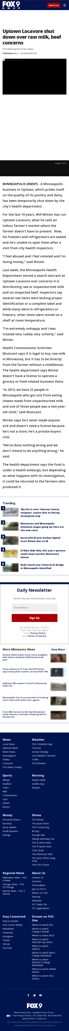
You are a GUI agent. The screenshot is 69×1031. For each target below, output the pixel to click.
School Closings (40, 751)
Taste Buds (38, 850)
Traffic (35, 759)
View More (58, 649)
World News (9, 751)
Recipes (36, 787)
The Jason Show (40, 823)
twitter (34, 995)
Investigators (9, 755)
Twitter (6, 940)
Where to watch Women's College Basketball (41, 962)
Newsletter (8, 928)
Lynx (5, 799)
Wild (5, 791)
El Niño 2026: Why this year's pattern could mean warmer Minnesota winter (43, 554)
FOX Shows (38, 819)
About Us (38, 873)
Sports (7, 775)
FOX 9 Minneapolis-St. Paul (14, 49)
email (40, 995)
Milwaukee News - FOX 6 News (15, 879)
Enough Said (38, 834)
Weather (38, 739)
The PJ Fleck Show (41, 842)
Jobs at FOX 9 (39, 889)
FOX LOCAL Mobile (12, 924)
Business (7, 823)
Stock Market (9, 827)
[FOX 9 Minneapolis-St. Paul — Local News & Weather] (12, 5)
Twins (6, 787)
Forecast (36, 747)
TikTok (6, 944)
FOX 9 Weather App (42, 744)
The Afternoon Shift (42, 854)
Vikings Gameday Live (43, 838)
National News (10, 747)
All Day (35, 831)
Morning (38, 775)
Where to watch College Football (40, 930)
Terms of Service (36, 635)
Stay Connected (14, 916)
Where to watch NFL (42, 924)
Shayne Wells (39, 779)
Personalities (38, 885)
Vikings (6, 779)
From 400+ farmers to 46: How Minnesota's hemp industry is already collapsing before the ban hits (24, 714)
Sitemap (36, 896)
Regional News (13, 873)
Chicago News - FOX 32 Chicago (13, 886)
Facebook (8, 932)
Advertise (37, 900)
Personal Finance (11, 819)
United (6, 802)
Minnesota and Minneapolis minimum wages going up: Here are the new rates (42, 527)
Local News (9, 744)
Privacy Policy (37, 633)
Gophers (7, 783)
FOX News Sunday (12, 767)
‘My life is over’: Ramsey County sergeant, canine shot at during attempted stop (40, 512)
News (30, 49)
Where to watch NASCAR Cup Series (42, 941)
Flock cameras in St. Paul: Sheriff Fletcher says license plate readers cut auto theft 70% (25, 670)
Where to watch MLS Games (43, 977)
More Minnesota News (19, 649)
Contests (36, 881)
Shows (36, 815)
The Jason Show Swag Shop (43, 859)
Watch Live (54, 5)
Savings (6, 834)
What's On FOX (40, 892)
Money (7, 815)
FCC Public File (39, 904)
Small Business (10, 831)
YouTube (7, 947)
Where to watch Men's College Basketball (43, 954)
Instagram (8, 936)
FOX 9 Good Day (40, 827)
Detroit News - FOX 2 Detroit (14, 892)
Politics (6, 759)
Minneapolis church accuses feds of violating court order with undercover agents (25, 698)
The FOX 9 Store (40, 864)
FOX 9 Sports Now (41, 846)
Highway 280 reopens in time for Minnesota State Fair (25, 684)
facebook (28, 995)
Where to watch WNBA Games (44, 970)
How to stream (10, 921)
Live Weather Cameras (44, 755)
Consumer (8, 763)
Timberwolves (10, 795)
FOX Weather (39, 763)
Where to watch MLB (43, 935)
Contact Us (37, 877)
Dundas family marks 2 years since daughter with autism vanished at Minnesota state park (25, 657)
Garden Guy (38, 783)
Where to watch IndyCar (40, 947)
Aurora (6, 806)
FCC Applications (40, 908)
